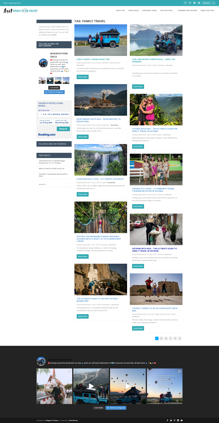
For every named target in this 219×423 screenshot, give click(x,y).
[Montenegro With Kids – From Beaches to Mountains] (100, 100)
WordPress (73, 420)
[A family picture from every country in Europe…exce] (50, 80)
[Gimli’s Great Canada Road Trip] (100, 40)
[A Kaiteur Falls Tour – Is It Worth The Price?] (100, 160)
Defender (105, 63)
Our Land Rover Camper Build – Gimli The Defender (153, 60)
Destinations (166, 11)
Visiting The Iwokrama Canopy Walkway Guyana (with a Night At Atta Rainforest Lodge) (99, 239)
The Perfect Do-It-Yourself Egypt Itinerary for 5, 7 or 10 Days (52, 162)
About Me (120, 11)
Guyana (103, 183)
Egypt (157, 314)
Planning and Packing (187, 11)
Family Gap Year (207, 11)
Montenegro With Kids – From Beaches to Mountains (99, 120)
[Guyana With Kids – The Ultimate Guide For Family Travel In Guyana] (156, 109)
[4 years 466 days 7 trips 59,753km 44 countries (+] (66, 80)
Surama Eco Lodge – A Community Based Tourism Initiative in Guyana (153, 189)
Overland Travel (149, 11)
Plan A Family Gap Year (12, 3)
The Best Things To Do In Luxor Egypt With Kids (155, 309)
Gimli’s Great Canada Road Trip (93, 59)
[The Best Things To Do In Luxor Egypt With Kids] (156, 289)
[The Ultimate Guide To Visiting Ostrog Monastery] (100, 279)
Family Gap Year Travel (167, 314)
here (54, 35)
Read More (82, 77)
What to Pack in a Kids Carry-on (51, 168)
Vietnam (160, 254)
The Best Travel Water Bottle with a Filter (53, 175)
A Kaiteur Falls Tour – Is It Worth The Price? (100, 179)
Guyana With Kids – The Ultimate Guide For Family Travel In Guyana (154, 130)
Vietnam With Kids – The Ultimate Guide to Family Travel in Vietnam (154, 249)
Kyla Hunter (87, 63)
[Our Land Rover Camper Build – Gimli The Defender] (156, 40)
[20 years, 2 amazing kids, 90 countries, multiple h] (42, 80)
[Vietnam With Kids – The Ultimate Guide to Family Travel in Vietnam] (156, 229)
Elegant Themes (52, 420)
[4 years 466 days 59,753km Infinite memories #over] (58, 80)
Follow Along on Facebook (52, 144)
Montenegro (105, 125)
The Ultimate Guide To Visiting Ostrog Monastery (97, 299)
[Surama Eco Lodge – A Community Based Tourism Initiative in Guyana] (156, 169)
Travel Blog (133, 11)
